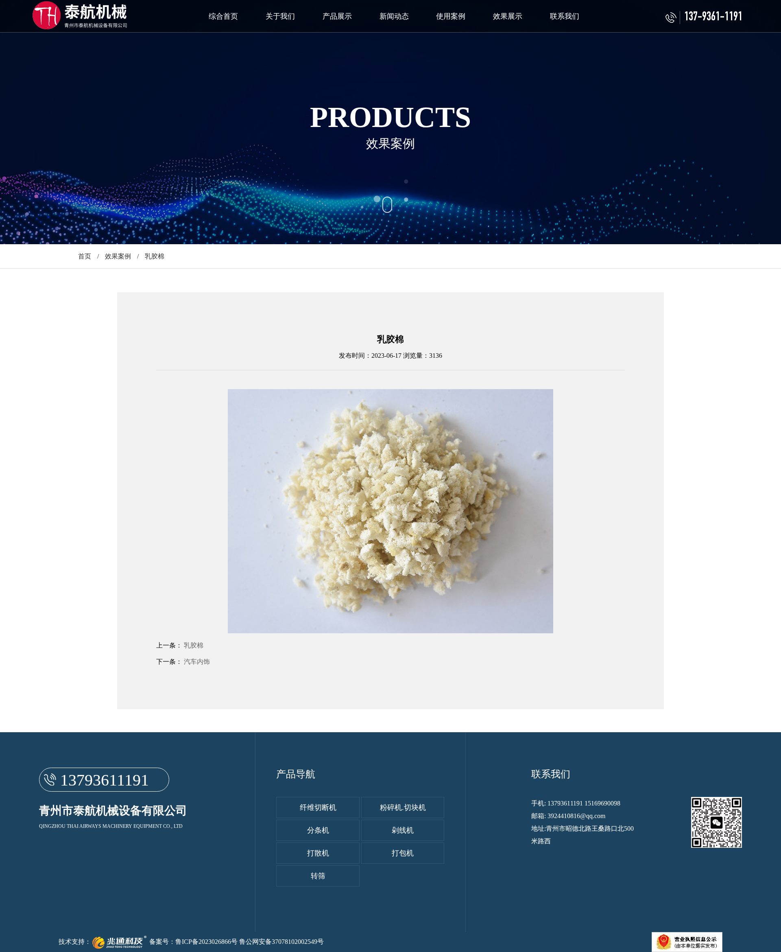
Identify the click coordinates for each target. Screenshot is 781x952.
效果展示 (507, 16)
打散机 (318, 853)
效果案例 (118, 256)
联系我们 (564, 16)
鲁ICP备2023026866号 (206, 941)
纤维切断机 (318, 807)
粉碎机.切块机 (403, 807)
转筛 (318, 876)
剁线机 (403, 830)
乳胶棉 (193, 645)
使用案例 (450, 16)
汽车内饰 (197, 661)
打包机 (403, 853)
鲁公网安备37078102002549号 (281, 941)
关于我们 (280, 16)
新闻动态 (394, 16)
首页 (84, 256)
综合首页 (223, 16)
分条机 (318, 830)
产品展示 (337, 16)
